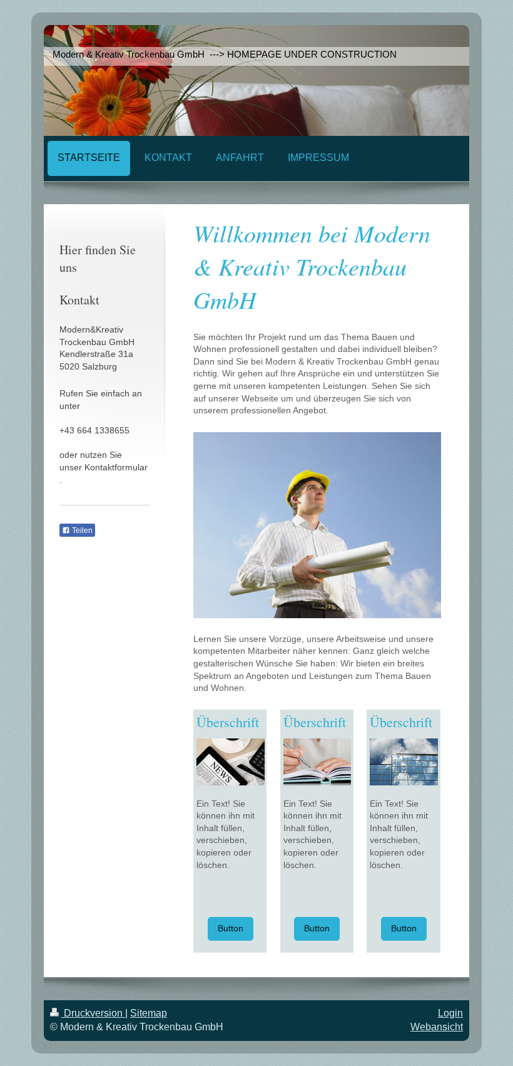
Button (230, 928)
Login (450, 1013)
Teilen (81, 530)
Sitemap (148, 1013)
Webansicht (436, 1027)
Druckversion (93, 1013)
